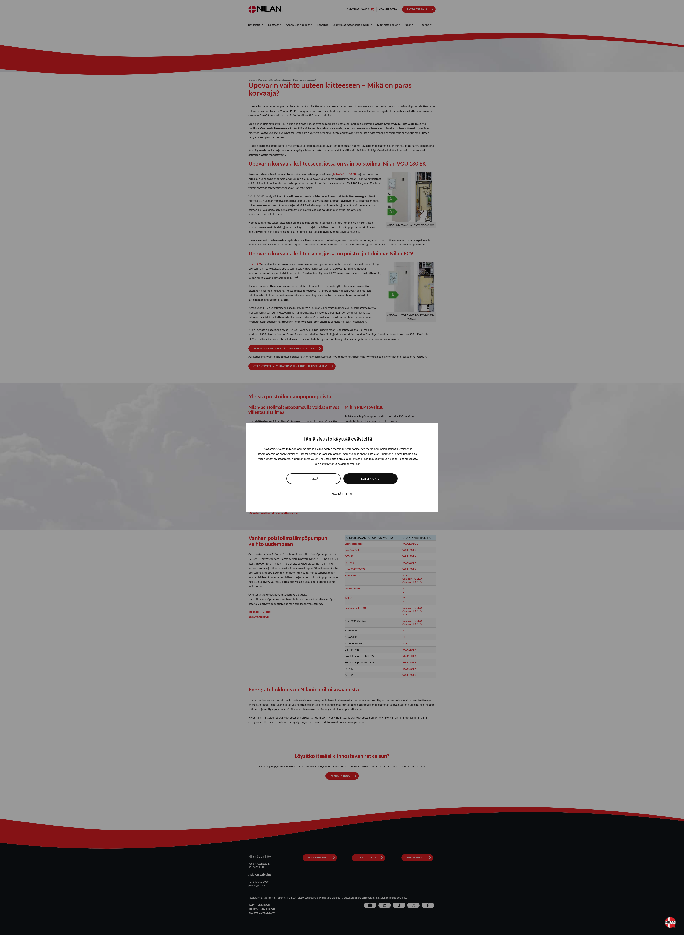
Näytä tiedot (342, 493)
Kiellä (313, 478)
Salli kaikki (370, 478)
